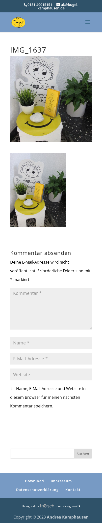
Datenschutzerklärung (37, 489)
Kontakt (73, 489)
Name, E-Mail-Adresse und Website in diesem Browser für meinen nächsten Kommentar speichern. (48, 397)
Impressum (61, 481)
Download (34, 481)
